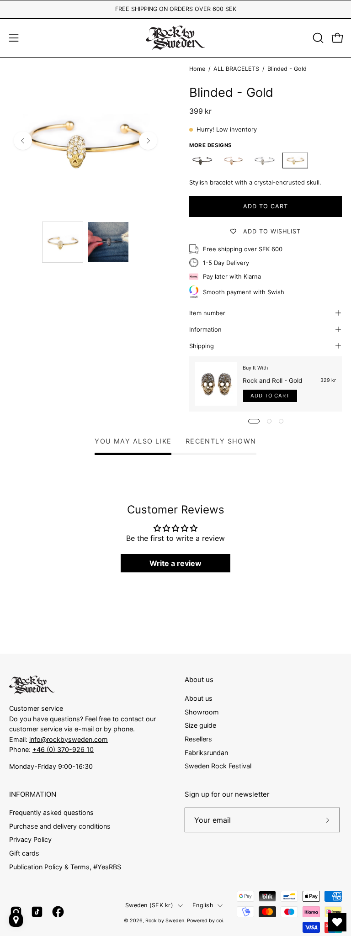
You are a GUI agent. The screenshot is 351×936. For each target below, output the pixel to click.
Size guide (200, 725)
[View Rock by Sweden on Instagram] (16, 912)
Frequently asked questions (51, 812)
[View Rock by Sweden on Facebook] (58, 912)
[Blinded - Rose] (233, 161)
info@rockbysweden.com (68, 739)
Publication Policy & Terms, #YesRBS (65, 867)
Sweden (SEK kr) (149, 905)
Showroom (202, 711)
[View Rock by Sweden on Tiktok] (37, 912)
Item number (207, 313)
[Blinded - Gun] (202, 161)
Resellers (198, 739)
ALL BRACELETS (236, 68)
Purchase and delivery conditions (60, 826)
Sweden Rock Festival (218, 766)
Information (205, 329)
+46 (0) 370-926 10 (63, 749)
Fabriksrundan (206, 752)
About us (199, 680)
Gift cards (24, 853)
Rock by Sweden (164, 921)
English (202, 905)
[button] (317, 38)
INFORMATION (32, 794)
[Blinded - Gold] (62, 242)
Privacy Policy (30, 840)
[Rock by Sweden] (175, 38)
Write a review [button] (175, 563)
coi (219, 921)
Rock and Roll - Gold (272, 380)
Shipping (201, 345)
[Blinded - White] (264, 161)
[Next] (148, 141)
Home (197, 68)
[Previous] (23, 141)
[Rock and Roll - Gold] (216, 384)
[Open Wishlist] (337, 922)
